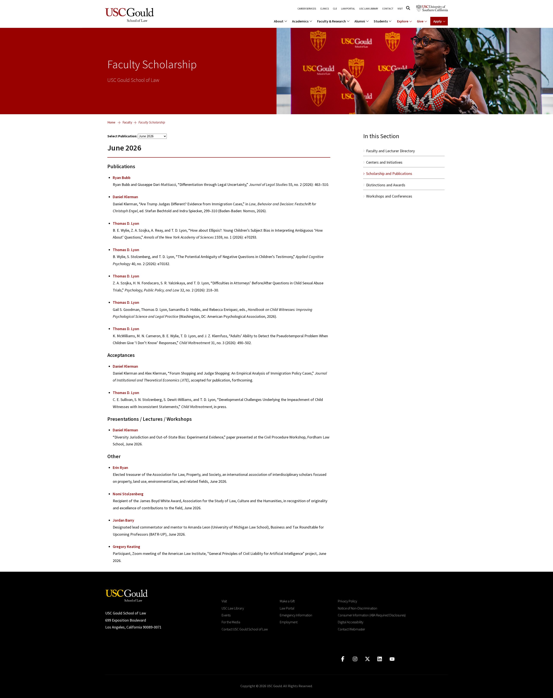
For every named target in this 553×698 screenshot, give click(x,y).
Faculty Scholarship (151, 122)
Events (226, 615)
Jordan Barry (123, 520)
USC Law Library (368, 8)
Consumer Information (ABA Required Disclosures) (372, 615)
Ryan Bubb (121, 177)
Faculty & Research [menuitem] (331, 21)
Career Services (306, 8)
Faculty (127, 122)
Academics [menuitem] (300, 21)
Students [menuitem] (381, 21)
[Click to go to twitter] (367, 659)
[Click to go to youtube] (392, 659)
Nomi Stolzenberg (128, 493)
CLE (335, 8)
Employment (288, 622)
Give (420, 21)
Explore (402, 21)
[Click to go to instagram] (355, 659)
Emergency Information (296, 615)
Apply (437, 21)
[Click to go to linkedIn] (380, 659)
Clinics (324, 8)
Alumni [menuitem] (359, 21)
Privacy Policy (347, 601)
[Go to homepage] (126, 595)
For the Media (231, 622)
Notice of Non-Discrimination (357, 608)
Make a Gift (287, 601)
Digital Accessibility (350, 622)
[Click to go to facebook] (343, 659)
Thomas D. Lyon (126, 223)
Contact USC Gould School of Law (245, 629)
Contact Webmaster (351, 629)
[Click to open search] (408, 8)
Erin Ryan (120, 467)
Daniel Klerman (125, 196)
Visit (400, 8)
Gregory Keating (126, 546)
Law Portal (348, 8)
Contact (387, 8)
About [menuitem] (278, 21)
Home (111, 122)
